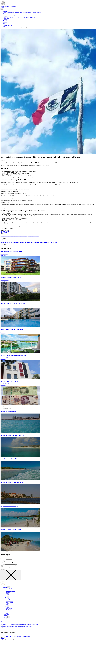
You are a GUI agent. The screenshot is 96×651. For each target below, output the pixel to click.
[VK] (3, 621)
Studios (30, 12)
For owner (5, 19)
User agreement (18, 639)
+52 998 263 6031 (15, 636)
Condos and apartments (19, 12)
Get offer (2, 569)
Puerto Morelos (10, 15)
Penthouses (26, 12)
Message (2, 558)
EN (3, 7)
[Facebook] (1, 232)
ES (4, 7)
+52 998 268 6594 (14, 6)
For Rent (5, 16)
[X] (5, 232)
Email (2, 566)
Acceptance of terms (5, 567)
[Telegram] (3, 232)
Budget (2, 562)
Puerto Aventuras (24, 15)
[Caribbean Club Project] (3, 5)
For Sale (5, 13)
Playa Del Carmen (17, 15)
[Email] (8, 232)
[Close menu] (11, 575)
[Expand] (2, 9)
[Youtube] (2, 621)
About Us (5, 20)
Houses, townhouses (7, 12)
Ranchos (34, 12)
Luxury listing (6, 18)
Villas (13, 12)
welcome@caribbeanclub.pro (26, 636)
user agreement (24, 567)
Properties (5, 11)
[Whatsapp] (7, 232)
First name (3, 563)
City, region (3, 561)
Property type (3, 560)
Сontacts (5, 22)
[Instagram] (1, 621)
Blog (4, 23)
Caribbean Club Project (5, 6)
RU (1, 7)
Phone (2, 565)
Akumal (30, 15)
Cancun (4, 15)
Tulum (33, 15)
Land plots (39, 12)
